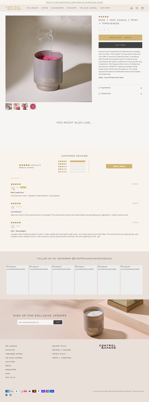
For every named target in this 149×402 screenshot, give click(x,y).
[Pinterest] (6, 395)
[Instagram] (11, 395)
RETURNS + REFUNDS (61, 350)
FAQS (7, 374)
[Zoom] (48, 59)
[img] (16, 184)
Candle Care (106, 93)
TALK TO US (10, 377)
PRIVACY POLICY (59, 354)
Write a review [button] (119, 166)
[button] (45, 8)
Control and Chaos (99, 391)
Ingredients (105, 88)
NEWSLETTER (10, 370)
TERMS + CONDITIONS (61, 358)
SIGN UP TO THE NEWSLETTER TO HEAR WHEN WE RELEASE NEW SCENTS (74, 2)
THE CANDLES (11, 346)
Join (58, 322)
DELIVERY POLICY (59, 346)
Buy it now (120, 45)
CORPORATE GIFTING (13, 354)
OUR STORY (10, 362)
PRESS (8, 366)
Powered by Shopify (138, 391)
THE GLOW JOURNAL (14, 358)
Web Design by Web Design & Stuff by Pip (120, 391)
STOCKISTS (10, 350)
